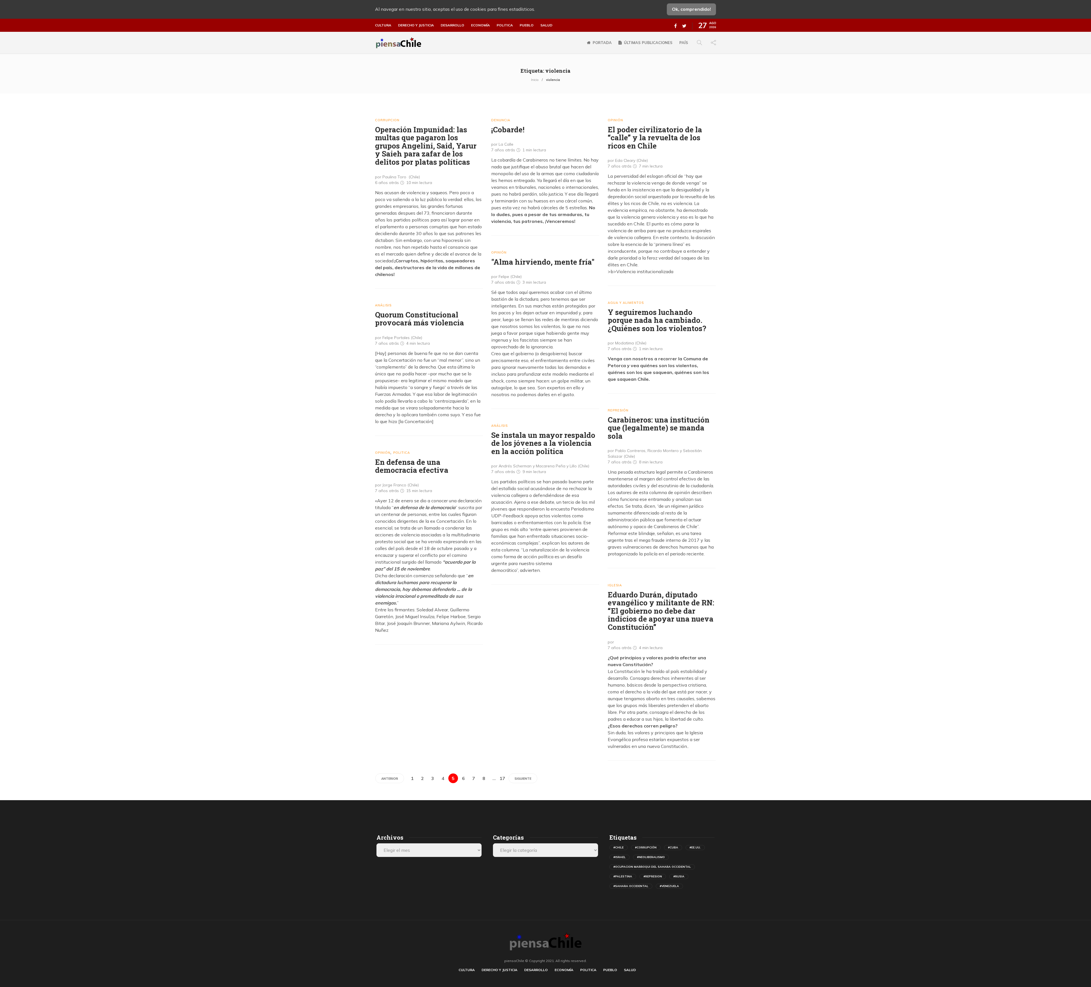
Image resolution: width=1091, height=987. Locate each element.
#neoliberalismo (651, 857)
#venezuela (669, 886)
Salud (546, 25)
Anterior (389, 779)
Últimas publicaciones (648, 42)
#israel (619, 857)
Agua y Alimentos (626, 303)
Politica (505, 25)
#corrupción (646, 847)
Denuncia (500, 120)
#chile (618, 847)
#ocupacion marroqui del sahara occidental (652, 867)
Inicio (534, 80)
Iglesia (615, 585)
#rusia (678, 876)
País (683, 42)
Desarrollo (452, 25)
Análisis (383, 305)
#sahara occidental (630, 886)
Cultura (383, 25)
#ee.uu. (695, 847)
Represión (618, 410)
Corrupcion (387, 120)
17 (502, 778)
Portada (602, 42)
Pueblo (527, 25)
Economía (480, 25)
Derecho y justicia (416, 25)
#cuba (673, 847)
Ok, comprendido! (691, 9)
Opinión (615, 120)
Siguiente (523, 779)
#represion (653, 876)
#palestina (622, 876)
